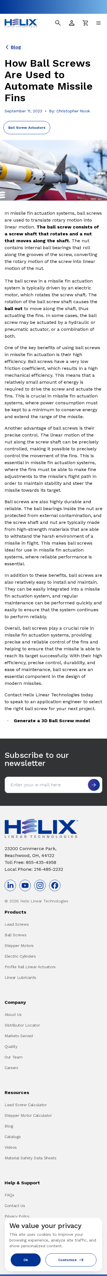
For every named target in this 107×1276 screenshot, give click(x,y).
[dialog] (53, 1244)
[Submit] (94, 785)
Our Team (13, 1057)
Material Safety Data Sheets (30, 1158)
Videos (11, 1147)
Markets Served (19, 1035)
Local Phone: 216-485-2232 (34, 869)
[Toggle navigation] (98, 23)
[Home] (21, 23)
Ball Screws (15, 935)
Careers (11, 1067)
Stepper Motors (19, 945)
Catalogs (13, 1136)
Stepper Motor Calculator (28, 1115)
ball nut (14, 308)
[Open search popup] (57, 23)
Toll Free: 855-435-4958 (30, 862)
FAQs (9, 1195)
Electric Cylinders (20, 956)
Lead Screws (17, 924)
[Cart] (85, 23)
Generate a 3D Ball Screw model (52, 720)
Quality (11, 1046)
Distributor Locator (22, 1025)
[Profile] (71, 23)
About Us (13, 1014)
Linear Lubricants (20, 977)
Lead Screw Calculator (26, 1104)
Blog (16, 47)
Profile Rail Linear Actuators (30, 966)
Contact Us (15, 1205)
